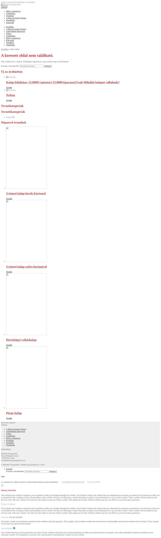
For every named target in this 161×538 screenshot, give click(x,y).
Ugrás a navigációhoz (9, 2)
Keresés (48, 66)
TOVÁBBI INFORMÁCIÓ (73, 482)
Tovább (9, 88)
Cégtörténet (10, 13)
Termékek (10, 16)
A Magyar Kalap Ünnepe (16, 18)
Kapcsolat (10, 23)
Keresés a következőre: (10, 66)
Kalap (8, 117)
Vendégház (10, 20)
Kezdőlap (10, 27)
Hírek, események (13, 11)
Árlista (8, 34)
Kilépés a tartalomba (27, 2)
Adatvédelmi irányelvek (15, 31)
